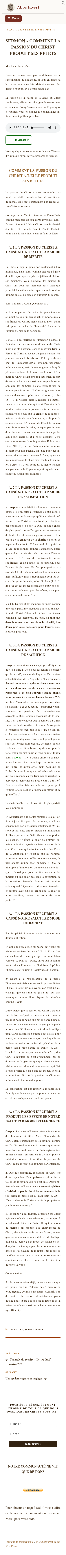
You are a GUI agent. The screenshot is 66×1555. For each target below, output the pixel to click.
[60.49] (18, 757)
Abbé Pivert (28, 7)
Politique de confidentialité (19, 1541)
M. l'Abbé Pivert (43, 29)
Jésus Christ (34, 1329)
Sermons (17, 1329)
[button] (63, 3)
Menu (15, 18)
